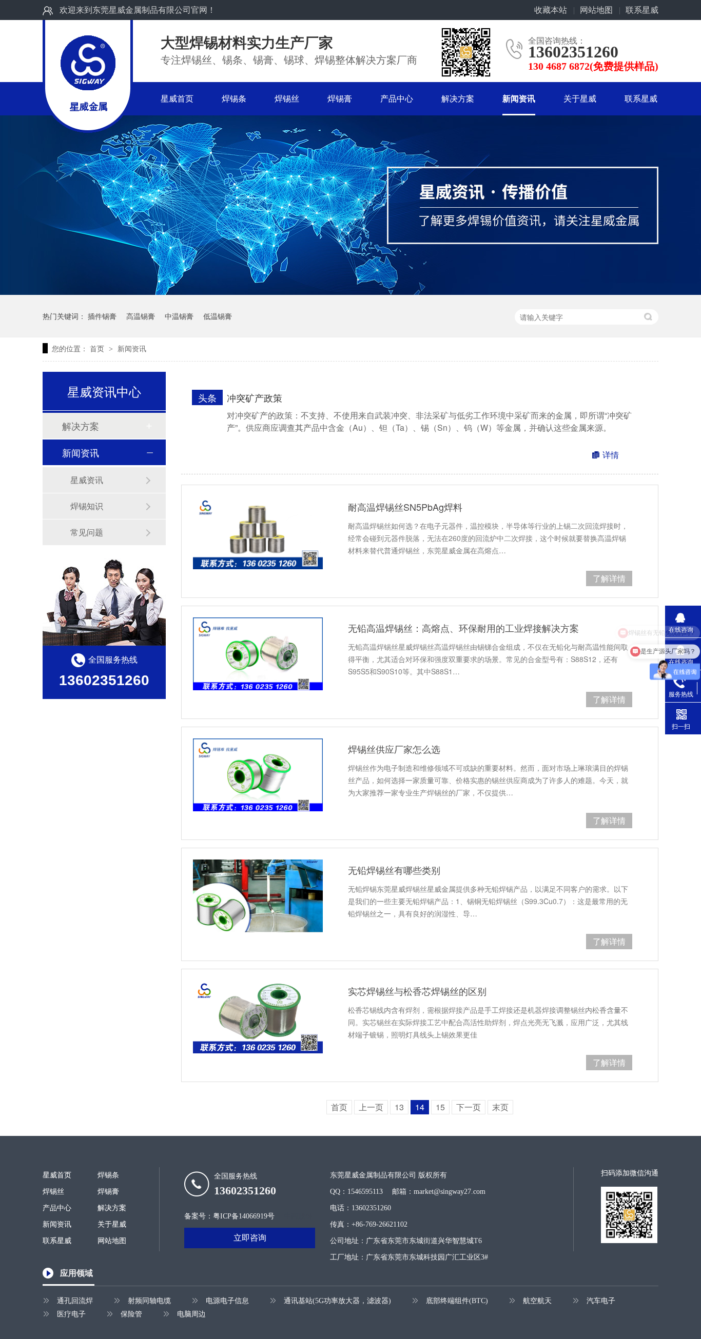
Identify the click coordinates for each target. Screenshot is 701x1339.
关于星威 (579, 98)
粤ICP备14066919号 (244, 1216)
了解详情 (609, 578)
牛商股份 (298, 1216)
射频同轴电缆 (149, 1301)
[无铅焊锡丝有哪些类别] (258, 896)
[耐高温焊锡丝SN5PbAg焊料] (258, 532)
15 (440, 1107)
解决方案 (457, 98)
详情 (610, 455)
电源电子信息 (227, 1301)
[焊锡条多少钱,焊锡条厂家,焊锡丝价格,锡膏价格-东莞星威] (87, 64)
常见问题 (86, 532)
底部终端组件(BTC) (457, 1301)
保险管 (131, 1314)
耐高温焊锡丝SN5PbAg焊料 (405, 506)
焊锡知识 (86, 506)
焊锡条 (234, 98)
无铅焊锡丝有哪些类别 (394, 869)
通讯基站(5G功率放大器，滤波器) (337, 1301)
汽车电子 (601, 1301)
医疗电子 (71, 1314)
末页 (500, 1107)
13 (399, 1107)
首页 (98, 348)
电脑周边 (191, 1314)
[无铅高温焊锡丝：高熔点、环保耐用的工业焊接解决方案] (258, 653)
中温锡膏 (179, 316)
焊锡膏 (339, 98)
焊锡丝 (287, 98)
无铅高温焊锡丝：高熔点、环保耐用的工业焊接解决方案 (463, 627)
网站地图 (596, 10)
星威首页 (177, 98)
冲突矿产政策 (254, 397)
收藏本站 (550, 10)
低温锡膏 (217, 316)
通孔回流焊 (75, 1301)
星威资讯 (86, 480)
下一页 (468, 1107)
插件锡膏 (102, 316)
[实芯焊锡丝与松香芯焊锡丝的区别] (258, 1017)
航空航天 (537, 1301)
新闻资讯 (518, 98)
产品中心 (396, 98)
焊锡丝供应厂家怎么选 (394, 748)
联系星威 (642, 10)
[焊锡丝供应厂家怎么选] (258, 774)
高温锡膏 (140, 316)
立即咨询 (249, 1237)
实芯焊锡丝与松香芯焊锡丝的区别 (417, 990)
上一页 (371, 1107)
